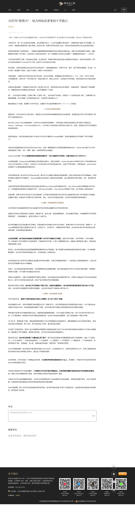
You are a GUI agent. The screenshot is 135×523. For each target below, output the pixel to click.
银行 (28, 10)
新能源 (56, 10)
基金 (46, 10)
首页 (9, 10)
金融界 (18, 495)
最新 (18, 10)
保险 (37, 10)
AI (65, 10)
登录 (124, 9)
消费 (73, 10)
